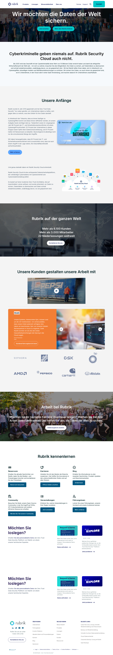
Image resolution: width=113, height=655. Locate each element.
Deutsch (13, 649)
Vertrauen (74, 649)
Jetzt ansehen (44, 29)
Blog (34, 640)
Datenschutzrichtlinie (45, 649)
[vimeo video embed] (56, 291)
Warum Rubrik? (61, 624)
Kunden (59, 637)
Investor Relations (37, 631)
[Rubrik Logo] (13, 4)
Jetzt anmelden (48, 510)
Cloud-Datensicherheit (87, 636)
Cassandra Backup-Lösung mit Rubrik (91, 639)
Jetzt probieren (87, 551)
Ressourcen (60, 640)
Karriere (35, 637)
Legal (36, 649)
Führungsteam (36, 628)
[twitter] (16, 628)
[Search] (90, 4)
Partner (78, 4)
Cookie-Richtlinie (65, 649)
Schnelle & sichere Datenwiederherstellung (92, 633)
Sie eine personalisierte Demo (24, 538)
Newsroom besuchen (17, 485)
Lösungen (59, 631)
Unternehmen (36, 624)
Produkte (59, 628)
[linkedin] (12, 628)
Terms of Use (55, 649)
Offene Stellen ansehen (50, 485)
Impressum (35, 644)
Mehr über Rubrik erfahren (63, 29)
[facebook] (19, 628)
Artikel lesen (79, 483)
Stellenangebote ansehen (55, 427)
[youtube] (22, 628)
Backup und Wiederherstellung (89, 630)
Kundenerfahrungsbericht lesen (26, 343)
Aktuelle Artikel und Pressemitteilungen (43, 634)
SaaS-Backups (85, 642)
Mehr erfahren (15, 152)
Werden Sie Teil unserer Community (22, 514)
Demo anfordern (62, 547)
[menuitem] (26, 4)
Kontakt (99, 4)
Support (85, 4)
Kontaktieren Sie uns (56, 243)
